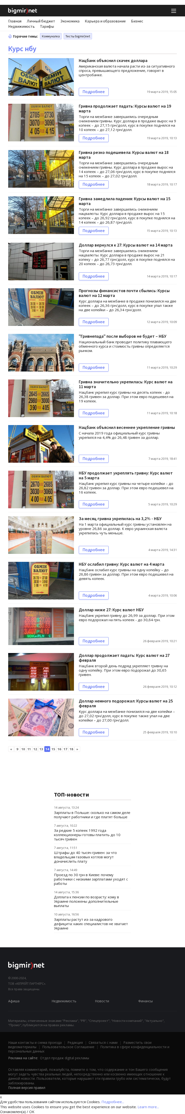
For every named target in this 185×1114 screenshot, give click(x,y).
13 (41, 749)
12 (35, 749)
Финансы (145, 1001)
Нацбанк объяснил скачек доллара (113, 60)
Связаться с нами (103, 1042)
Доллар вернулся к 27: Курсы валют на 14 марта (125, 245)
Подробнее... (112, 1101)
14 (47, 749)
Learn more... (148, 1106)
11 (29, 749)
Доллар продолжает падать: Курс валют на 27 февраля (124, 658)
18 (71, 749)
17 (65, 749)
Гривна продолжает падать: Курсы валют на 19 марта (125, 108)
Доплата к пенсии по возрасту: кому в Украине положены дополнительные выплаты (86, 901)
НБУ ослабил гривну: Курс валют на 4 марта (121, 564)
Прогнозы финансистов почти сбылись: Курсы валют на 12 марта (124, 293)
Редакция (75, 1042)
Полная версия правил (26, 1087)
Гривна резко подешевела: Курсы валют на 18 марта (124, 155)
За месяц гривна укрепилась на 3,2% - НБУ (120, 518)
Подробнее (94, 91)
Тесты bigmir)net (78, 36)
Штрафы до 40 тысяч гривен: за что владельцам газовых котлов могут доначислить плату (85, 857)
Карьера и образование (105, 21)
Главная (14, 21)
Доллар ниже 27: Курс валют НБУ (111, 609)
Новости (102, 1001)
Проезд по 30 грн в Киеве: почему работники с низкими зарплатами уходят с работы (91, 879)
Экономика (69, 21)
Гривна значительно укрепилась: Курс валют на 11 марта (125, 384)
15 (53, 749)
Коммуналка (51, 36)
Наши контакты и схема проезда (35, 1042)
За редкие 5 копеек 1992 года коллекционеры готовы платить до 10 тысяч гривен (87, 834)
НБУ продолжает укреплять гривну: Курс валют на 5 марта (126, 475)
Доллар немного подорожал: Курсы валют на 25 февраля (126, 703)
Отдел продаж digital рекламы (64, 1058)
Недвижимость (21, 26)
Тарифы (47, 26)
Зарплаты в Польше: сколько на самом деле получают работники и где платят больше (92, 814)
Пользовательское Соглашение (68, 1047)
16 (59, 749)
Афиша (14, 1001)
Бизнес (137, 21)
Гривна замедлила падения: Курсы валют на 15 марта (124, 201)
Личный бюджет (41, 21)
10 (23, 749)
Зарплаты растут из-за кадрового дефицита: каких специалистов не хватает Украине (91, 923)
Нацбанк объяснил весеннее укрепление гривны (127, 427)
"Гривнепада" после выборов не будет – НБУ (122, 336)
